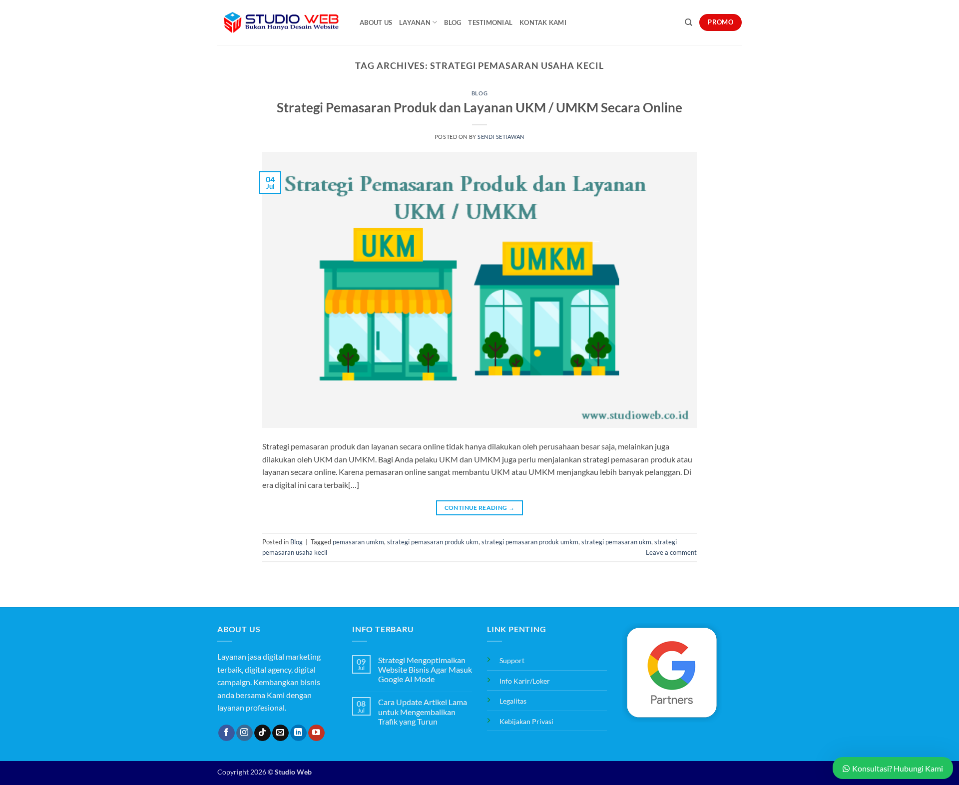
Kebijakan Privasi (526, 721)
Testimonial (490, 22)
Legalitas (512, 701)
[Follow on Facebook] (226, 733)
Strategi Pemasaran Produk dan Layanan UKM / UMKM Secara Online (479, 107)
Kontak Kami (542, 22)
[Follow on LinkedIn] (298, 733)
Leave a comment (671, 552)
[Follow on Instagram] (244, 733)
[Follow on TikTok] (262, 733)
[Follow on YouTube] (316, 733)
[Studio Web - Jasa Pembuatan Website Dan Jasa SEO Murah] (281, 22)
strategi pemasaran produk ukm (433, 542)
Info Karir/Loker (524, 681)
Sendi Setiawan (501, 136)
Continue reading (480, 507)
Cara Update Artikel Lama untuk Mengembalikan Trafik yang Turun (422, 711)
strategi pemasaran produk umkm (529, 542)
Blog (452, 22)
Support (511, 660)
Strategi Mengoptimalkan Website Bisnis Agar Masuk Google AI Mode (425, 669)
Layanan (415, 22)
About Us (376, 22)
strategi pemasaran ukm (616, 542)
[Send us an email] (280, 733)
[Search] (688, 22)
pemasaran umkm (358, 542)
